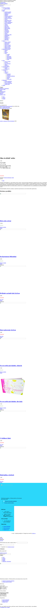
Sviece (3, 60)
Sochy (6, 53)
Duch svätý (7, 26)
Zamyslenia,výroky (8, 20)
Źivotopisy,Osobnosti (8, 16)
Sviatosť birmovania (8, 83)
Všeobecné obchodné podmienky (8, 580)
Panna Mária (9, 58)
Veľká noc (6, 71)
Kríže (6, 51)
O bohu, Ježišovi (8, 17)
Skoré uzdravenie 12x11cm (8, 330)
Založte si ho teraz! (3, 552)
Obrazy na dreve (8, 45)
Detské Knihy (7, 37)
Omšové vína (7, 68)
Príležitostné (4, 80)
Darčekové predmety (6, 7)
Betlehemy (9, 73)
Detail (1, 228)
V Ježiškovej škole (5, 438)
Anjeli (8, 55)
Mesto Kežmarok (5, 600)
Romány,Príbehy (8, 12)
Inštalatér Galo (5, 601)
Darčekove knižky (8, 11)
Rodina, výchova (8, 21)
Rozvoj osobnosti (8, 23)
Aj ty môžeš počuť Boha (4, 108)
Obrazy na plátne (8, 46)
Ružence (6, 52)
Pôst (5, 70)
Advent (6, 72)
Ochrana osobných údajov (7, 581)
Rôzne (8, 78)
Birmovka (6, 29)
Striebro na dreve (8, 48)
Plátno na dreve (7, 47)
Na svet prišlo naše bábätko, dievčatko (11, 401)
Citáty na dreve (7, 8)
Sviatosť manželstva (8, 81)
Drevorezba (9, 56)
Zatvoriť (1, 538)
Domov (1, 106)
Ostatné (6, 33)
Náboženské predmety (6, 49)
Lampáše (8, 77)
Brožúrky (6, 36)
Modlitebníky (7, 35)
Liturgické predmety (6, 66)
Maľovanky (7, 39)
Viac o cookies (7, 607)
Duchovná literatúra (8, 18)
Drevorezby (7, 43)
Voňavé (6, 64)
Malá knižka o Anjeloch (7, 475)
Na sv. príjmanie (7, 63)
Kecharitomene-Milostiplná (8, 256)
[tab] (24, 180)
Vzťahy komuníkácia (8, 22)
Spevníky (6, 25)
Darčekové (7, 65)
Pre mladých (7, 31)
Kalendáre (6, 38)
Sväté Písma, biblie (8, 34)
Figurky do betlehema (11, 76)
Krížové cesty (7, 27)
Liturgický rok (5, 69)
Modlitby (6, 15)
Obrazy (3, 40)
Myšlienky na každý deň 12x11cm (10, 293)
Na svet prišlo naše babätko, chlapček (11, 365)
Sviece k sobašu (7, 61)
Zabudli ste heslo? (11, 546)
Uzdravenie (7, 30)
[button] (3, 227)
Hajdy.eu (33, 533)
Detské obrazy (7, 42)
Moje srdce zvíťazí (5, 221)
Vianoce (6, 24)
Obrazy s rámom (8, 41)
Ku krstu (6, 62)
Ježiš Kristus (9, 57)
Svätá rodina (9, 79)
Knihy (3, 10)
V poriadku (2, 607)
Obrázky (6, 50)
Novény (6, 19)
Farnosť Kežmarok (5, 599)
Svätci (8, 59)
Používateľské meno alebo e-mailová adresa (8, 542)
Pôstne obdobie (7, 28)
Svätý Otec (7, 32)
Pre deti (3, 9)
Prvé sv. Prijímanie (8, 82)
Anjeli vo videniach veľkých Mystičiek (7, 121)
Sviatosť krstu (7, 84)
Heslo (1, 544)
